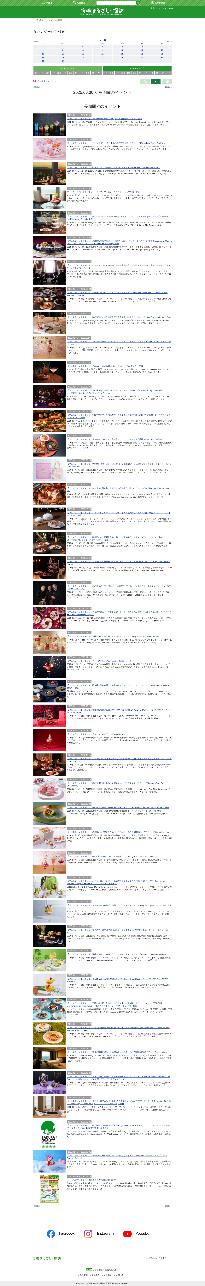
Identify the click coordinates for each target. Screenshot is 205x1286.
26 (122, 57)
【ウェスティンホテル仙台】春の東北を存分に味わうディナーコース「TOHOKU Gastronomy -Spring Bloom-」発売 (118, 807)
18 (102, 54)
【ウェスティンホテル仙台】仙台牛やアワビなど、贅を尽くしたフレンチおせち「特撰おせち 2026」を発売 (114, 439)
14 (162, 50)
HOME (38, 20)
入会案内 (96, 1275)
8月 (36, 73)
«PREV (35, 41)
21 (162, 54)
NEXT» (169, 41)
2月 (70, 73)
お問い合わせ (121, 1275)
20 (142, 54)
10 (83, 50)
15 (43, 54)
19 (122, 54)
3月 (76, 73)
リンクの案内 (151, 1258)
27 (142, 57)
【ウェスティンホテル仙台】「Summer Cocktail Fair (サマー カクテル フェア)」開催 (104, 119)
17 (83, 54)
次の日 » (168, 87)
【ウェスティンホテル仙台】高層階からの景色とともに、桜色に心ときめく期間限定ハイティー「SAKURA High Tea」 (119, 832)
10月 (48, 73)
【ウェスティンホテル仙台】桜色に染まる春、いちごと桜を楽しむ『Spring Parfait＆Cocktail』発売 (110, 856)
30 (63, 61)
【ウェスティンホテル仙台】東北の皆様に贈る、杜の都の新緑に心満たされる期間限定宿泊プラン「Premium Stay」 (118, 1052)
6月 (93, 73)
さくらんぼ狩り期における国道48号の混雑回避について (91, 1180)
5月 (87, 73)
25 (102, 57)
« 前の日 (36, 87)
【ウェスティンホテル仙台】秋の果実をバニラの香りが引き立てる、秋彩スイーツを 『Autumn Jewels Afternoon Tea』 (119, 317)
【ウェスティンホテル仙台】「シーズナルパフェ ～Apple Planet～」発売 (99, 661)
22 (43, 57)
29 (43, 61)
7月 (99, 73)
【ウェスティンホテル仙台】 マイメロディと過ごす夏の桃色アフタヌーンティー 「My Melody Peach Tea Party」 (117, 143)
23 (63, 57)
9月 (42, 73)
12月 (59, 73)
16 (63, 54)
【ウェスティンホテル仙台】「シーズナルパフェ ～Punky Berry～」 (97, 734)
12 (122, 50)
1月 (64, 73)
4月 (82, 73)
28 (162, 57)
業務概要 (84, 1275)
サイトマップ (166, 1258)
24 (83, 57)
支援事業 (108, 1275)
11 (102, 50)
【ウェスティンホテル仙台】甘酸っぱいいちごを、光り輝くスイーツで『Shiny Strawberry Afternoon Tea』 (114, 636)
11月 (53, 73)
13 (142, 50)
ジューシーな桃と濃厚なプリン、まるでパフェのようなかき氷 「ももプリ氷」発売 (103, 192)
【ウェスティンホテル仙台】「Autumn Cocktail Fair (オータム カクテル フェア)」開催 (105, 366)
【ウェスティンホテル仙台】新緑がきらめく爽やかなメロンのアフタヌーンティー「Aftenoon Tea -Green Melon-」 (117, 954)
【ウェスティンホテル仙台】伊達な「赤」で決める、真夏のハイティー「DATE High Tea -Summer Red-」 (113, 167)
